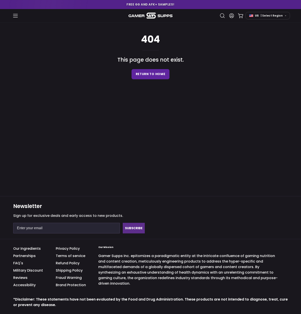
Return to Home (150, 74)
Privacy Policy (68, 248)
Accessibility (24, 285)
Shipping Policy (69, 270)
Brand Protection (71, 285)
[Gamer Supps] (150, 16)
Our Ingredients (27, 248)
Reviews (20, 277)
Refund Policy (68, 263)
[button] (150, 4)
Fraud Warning (69, 277)
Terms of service (70, 255)
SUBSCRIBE (134, 228)
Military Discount (28, 270)
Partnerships (24, 255)
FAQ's (18, 263)
